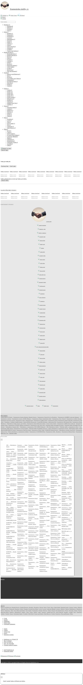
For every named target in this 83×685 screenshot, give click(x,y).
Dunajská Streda (12, 107)
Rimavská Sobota (12, 65)
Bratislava (7, 24)
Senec (9, 30)
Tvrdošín (10, 144)
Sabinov (9, 43)
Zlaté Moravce (11, 128)
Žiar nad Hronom (12, 71)
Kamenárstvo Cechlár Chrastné (74, 418)
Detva (9, 58)
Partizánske (10, 80)
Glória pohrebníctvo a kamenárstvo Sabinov (18, 431)
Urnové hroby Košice (51, 423)
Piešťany (10, 112)
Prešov (6, 32)
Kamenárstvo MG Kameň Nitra (64, 422)
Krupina (9, 59)
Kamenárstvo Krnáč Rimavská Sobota (36, 423)
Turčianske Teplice (12, 142)
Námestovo (10, 139)
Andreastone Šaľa (52, 422)
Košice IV (10, 96)
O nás (5, 618)
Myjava (9, 77)
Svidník (9, 49)
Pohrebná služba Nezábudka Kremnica (55, 425)
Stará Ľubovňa (11, 46)
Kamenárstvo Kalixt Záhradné (65, 420)
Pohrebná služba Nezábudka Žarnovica (38, 428)
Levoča (9, 38)
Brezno (9, 56)
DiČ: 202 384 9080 (9, 643)
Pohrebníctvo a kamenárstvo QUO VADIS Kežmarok (32, 427)
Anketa (4, 18)
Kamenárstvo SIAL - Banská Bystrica (24, 420)
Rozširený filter (4, 166)
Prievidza (10, 83)
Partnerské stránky (8, 651)
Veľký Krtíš (10, 67)
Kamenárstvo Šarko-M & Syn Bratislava (47, 417)
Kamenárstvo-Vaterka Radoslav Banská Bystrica (25, 417)
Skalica (9, 114)
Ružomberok (11, 141)
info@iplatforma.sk (9, 650)
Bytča (9, 130)
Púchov (9, 84)
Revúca (9, 64)
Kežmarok (10, 36)
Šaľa (9, 125)
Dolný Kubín (11, 133)
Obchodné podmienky (9, 624)
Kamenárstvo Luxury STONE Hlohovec (21, 418)
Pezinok (9, 29)
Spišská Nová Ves (12, 103)
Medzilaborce (11, 39)
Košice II (10, 93)
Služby (5, 629)
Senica (9, 113)
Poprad (9, 40)
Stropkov (10, 48)
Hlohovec (10, 110)
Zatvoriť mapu (4, 150)
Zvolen (9, 68)
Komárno (10, 119)
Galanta (9, 109)
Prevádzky (4, 415)
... (12, 433)
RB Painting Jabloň (73, 428)
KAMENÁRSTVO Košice (6, 417)
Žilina (6, 129)
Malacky (10, 27)
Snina (9, 45)
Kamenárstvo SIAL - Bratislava (53, 431)
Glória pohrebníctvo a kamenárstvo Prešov (58, 428)
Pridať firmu (14, 15)
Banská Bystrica (8, 52)
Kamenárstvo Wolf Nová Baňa (24, 430)
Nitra (5, 117)
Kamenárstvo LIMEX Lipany (41, 420)
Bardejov (10, 33)
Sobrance (10, 101)
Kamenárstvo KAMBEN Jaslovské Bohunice (68, 417)
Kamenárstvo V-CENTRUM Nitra (37, 431)
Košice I (9, 91)
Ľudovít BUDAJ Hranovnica (29, 422)
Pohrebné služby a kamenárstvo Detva (69, 427)
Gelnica (9, 90)
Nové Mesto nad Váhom (14, 78)
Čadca (9, 132)
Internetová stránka (9, 634)
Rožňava (10, 100)
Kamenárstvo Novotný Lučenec (8, 420)
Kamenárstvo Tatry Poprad (59, 418)
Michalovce (10, 98)
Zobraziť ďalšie (4, 180)
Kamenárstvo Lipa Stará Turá (38, 425)
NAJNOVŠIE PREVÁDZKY (8, 190)
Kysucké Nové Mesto (13, 135)
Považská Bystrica (12, 81)
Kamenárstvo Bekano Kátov (68, 431)
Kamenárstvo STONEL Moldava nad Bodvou (19, 425)
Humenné (10, 35)
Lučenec (9, 61)
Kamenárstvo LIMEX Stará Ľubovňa (66, 423)
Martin (9, 138)
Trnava (6, 106)
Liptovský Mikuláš (12, 136)
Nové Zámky (11, 123)
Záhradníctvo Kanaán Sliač (12, 427)
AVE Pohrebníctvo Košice (53, 427)
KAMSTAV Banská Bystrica (51, 430)
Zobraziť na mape (7, 148)
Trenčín (6, 72)
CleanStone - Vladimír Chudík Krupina (13, 422)
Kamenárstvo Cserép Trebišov (21, 428)
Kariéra (6, 620)
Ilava (9, 75)
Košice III (10, 94)
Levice (9, 120)
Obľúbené (22, 15)
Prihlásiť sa (5, 15)
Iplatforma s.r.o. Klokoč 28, (11, 639)
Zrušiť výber (13, 166)
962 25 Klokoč (8, 641)
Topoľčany (10, 126)
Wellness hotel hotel (5, 171)
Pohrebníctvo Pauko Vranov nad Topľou (16, 423)
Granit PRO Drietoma (42, 422)
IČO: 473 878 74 (8, 642)
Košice (6, 88)
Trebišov (10, 104)
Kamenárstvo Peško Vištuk (38, 430)
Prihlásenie (6, 621)
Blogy (3, 579)
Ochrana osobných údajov (10, 645)
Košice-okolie (11, 97)
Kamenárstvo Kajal (53, 420)
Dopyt (4, 17)
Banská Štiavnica (12, 55)
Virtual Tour (7, 631)
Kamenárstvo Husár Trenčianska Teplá (42, 418)
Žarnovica (10, 70)
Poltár (9, 62)
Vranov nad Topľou (12, 51)
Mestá (3, 606)
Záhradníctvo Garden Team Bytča (67, 430)
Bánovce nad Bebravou (13, 74)
